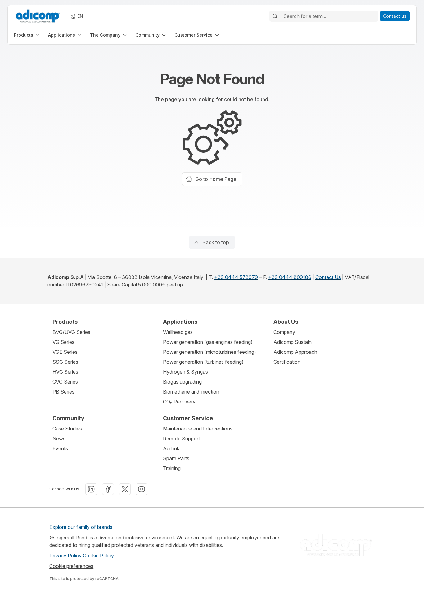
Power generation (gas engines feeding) (208, 342)
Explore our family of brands (80, 527)
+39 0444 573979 (236, 277)
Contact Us (328, 277)
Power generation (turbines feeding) (203, 362)
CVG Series (65, 382)
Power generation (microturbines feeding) (209, 352)
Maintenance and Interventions (197, 428)
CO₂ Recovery (179, 401)
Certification (286, 362)
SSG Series (65, 362)
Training (172, 468)
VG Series (63, 342)
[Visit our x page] (125, 489)
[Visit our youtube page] (141, 489)
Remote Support (181, 438)
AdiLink (171, 448)
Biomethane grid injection (191, 392)
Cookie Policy (98, 555)
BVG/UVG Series (71, 332)
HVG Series (65, 372)
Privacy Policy (65, 555)
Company (284, 332)
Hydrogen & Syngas (185, 372)
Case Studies (67, 428)
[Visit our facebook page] (108, 489)
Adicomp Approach (295, 352)
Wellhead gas (178, 332)
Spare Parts (176, 458)
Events (60, 448)
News (58, 438)
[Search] (275, 16)
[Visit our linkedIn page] (91, 489)
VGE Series (65, 352)
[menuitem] (27, 35)
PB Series (63, 392)
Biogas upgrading (182, 382)
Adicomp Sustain (292, 342)
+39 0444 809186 (289, 277)
